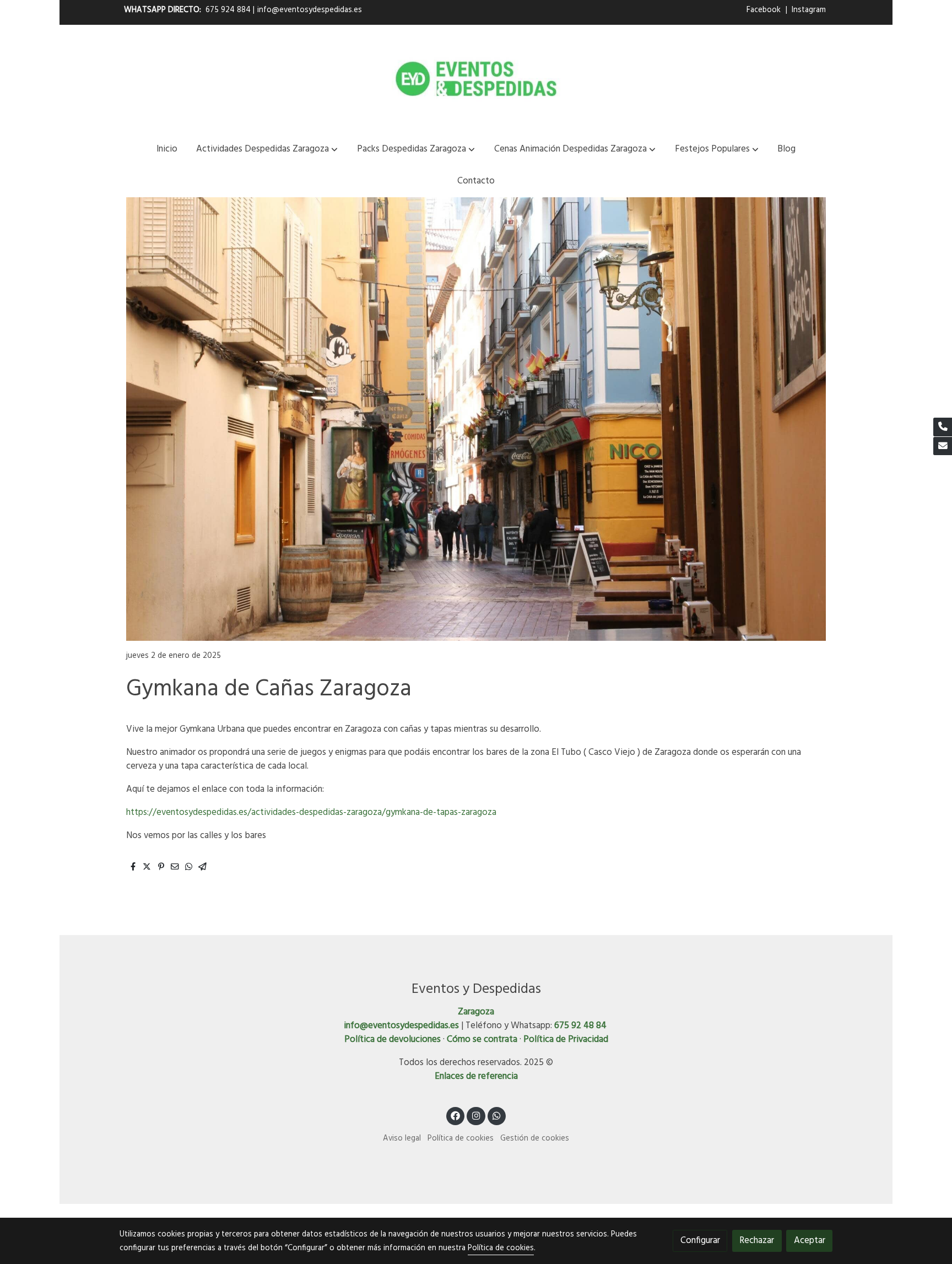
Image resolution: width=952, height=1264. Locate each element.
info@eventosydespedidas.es (309, 10)
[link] (476, 79)
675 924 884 (228, 10)
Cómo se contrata (482, 1039)
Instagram (809, 10)
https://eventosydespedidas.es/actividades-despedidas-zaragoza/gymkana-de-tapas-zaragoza (311, 812)
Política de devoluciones (392, 1039)
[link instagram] (476, 1115)
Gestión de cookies (534, 1138)
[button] (267, 149)
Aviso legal (402, 1138)
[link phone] (942, 427)
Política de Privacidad (565, 1039)
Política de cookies (461, 1138)
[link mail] (942, 446)
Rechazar (756, 1240)
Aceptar (809, 1240)
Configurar (700, 1240)
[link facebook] (455, 1115)
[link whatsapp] (497, 1115)
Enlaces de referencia (476, 1076)
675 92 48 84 (580, 1025)
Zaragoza (476, 1011)
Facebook (765, 10)
